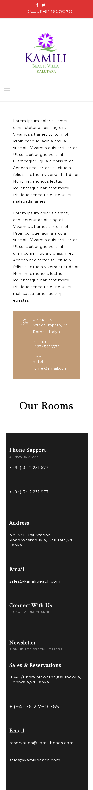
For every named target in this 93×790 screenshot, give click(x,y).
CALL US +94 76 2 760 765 (50, 11)
